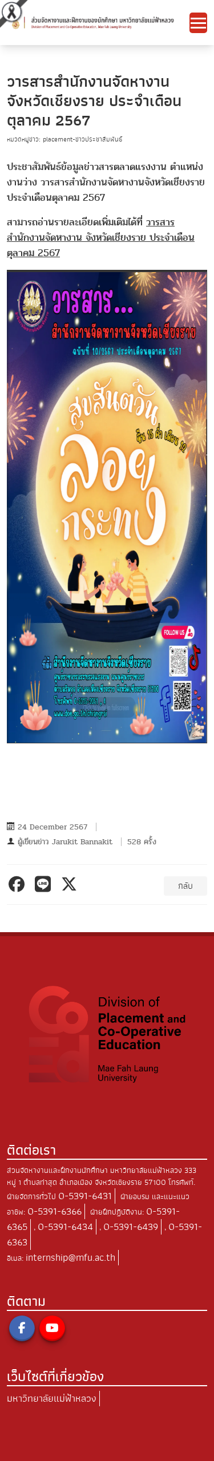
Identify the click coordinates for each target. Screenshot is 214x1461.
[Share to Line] (45, 884)
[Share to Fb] (19, 884)
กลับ (185, 886)
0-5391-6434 (65, 1227)
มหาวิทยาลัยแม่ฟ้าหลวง (51, 1398)
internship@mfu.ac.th (70, 1257)
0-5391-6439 (130, 1227)
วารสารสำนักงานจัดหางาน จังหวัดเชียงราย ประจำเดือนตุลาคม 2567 (101, 238)
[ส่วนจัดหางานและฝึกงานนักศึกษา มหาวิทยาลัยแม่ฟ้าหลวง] (98, 22)
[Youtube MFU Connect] (52, 1328)
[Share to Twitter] (71, 884)
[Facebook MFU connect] (22, 1328)
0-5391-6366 (54, 1211)
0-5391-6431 (85, 1196)
